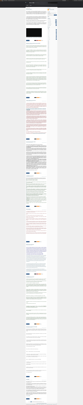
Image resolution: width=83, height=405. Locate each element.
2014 (48, 55)
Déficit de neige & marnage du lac (30, 244)
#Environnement (45, 142)
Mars (48, 36)
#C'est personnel (45, 176)
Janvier (49, 39)
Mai (48, 33)
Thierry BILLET (30, 404)
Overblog (45, 403)
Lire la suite (28, 40)
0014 (48, 67)
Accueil (27, 5)
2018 (48, 50)
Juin (48, 32)
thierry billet (31, 2)
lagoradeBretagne (40, 37)
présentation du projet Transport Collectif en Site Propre (39, 133)
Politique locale (49, 22)
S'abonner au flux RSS (51, 9)
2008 (48, 63)
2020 (48, 47)
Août (48, 29)
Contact (31, 5)
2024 (48, 42)
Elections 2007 (49, 25)
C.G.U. (45, 404)
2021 (48, 46)
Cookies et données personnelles (49, 404)
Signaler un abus (42, 404)
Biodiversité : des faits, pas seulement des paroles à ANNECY (33, 43)
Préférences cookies (55, 404)
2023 (48, 43)
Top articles (37, 404)
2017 (48, 51)
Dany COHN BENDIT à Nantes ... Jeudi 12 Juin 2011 (31, 37)
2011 (48, 59)
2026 (48, 28)
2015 (48, 54)
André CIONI (27, 379)
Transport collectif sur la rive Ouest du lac (31, 100)
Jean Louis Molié (28, 395)
